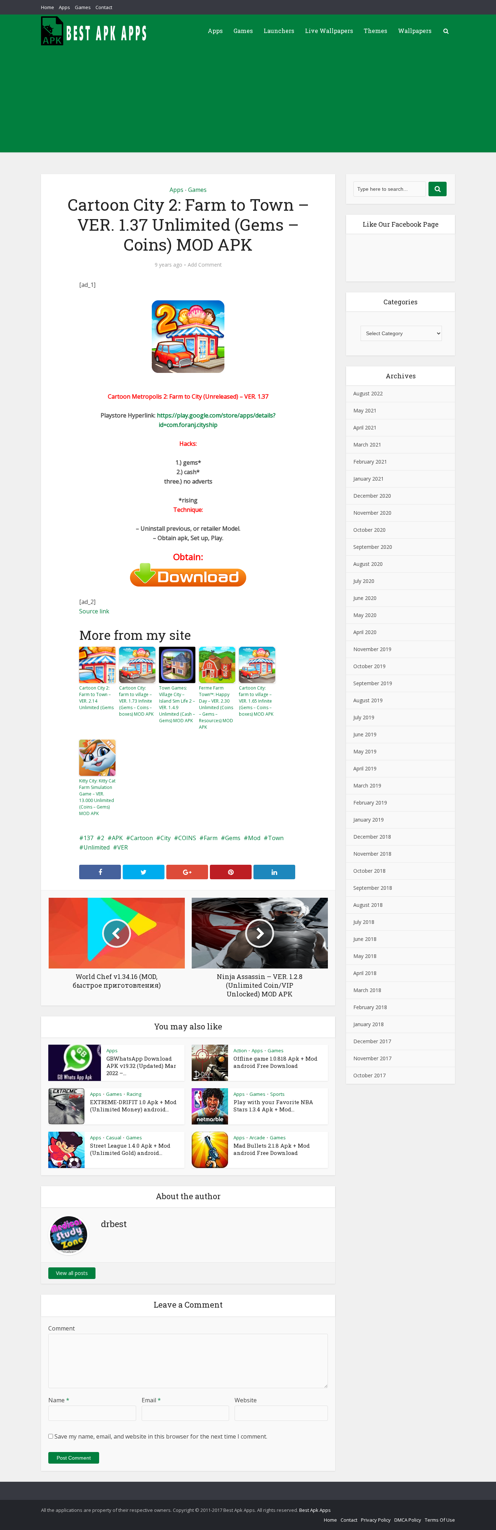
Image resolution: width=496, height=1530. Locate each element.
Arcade (257, 1137)
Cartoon (141, 838)
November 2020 (372, 512)
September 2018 (372, 887)
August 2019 (368, 700)
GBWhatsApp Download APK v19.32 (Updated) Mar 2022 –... (141, 1066)
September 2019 (372, 683)
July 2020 (363, 580)
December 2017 (372, 1041)
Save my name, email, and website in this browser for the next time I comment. (160, 1436)
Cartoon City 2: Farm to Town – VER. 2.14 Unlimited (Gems (96, 698)
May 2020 (365, 615)
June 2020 (365, 598)
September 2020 (372, 546)
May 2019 (365, 751)
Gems (232, 838)
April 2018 (365, 973)
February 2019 (370, 802)
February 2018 (370, 1007)
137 (88, 838)
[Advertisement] (248, 101)
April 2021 (365, 427)
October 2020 (369, 529)
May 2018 (365, 956)
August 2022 (368, 393)
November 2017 (372, 1058)
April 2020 (365, 632)
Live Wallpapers (329, 30)
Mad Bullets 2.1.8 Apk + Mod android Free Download (271, 1149)
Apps (64, 7)
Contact (103, 7)
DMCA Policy (407, 1520)
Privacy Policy (376, 1520)
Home (47, 7)
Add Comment (205, 265)
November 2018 (372, 853)
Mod (254, 838)
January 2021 (368, 478)
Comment (61, 1328)
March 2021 (367, 444)
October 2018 (369, 870)
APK (117, 838)
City (165, 838)
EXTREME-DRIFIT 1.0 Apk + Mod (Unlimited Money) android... (133, 1105)
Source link (94, 611)
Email (151, 1400)
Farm (210, 838)
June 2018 (365, 938)
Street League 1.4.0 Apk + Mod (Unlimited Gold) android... (130, 1149)
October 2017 (369, 1075)
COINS (187, 838)
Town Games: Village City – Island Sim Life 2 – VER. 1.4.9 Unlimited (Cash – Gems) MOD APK (177, 704)
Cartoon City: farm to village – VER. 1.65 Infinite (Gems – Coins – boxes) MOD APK (256, 701)
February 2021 (370, 461)
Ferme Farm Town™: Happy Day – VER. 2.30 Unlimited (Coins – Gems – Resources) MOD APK (216, 707)
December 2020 (372, 495)
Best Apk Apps (315, 1510)
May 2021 (365, 410)
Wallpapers (414, 30)
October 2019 (369, 666)
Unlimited (97, 847)
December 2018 (372, 836)
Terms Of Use (440, 1520)
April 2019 (365, 768)
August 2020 (368, 563)
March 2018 (367, 990)
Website (246, 1400)
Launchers (279, 30)
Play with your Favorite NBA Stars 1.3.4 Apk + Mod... (273, 1105)
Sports (277, 1094)
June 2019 (365, 734)
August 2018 (368, 904)
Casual (113, 1137)
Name (58, 1400)
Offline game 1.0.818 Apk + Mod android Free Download (275, 1062)
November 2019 (372, 649)
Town (276, 838)
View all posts (72, 1273)
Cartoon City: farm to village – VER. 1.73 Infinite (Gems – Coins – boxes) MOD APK (136, 701)
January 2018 (368, 1024)
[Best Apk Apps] (95, 30)
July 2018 (363, 921)
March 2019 (367, 785)
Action (240, 1050)
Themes (375, 30)
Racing (134, 1094)
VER (122, 847)
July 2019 (363, 717)
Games (83, 7)
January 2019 (368, 819)
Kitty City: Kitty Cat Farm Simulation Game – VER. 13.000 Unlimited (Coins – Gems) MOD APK (97, 797)
